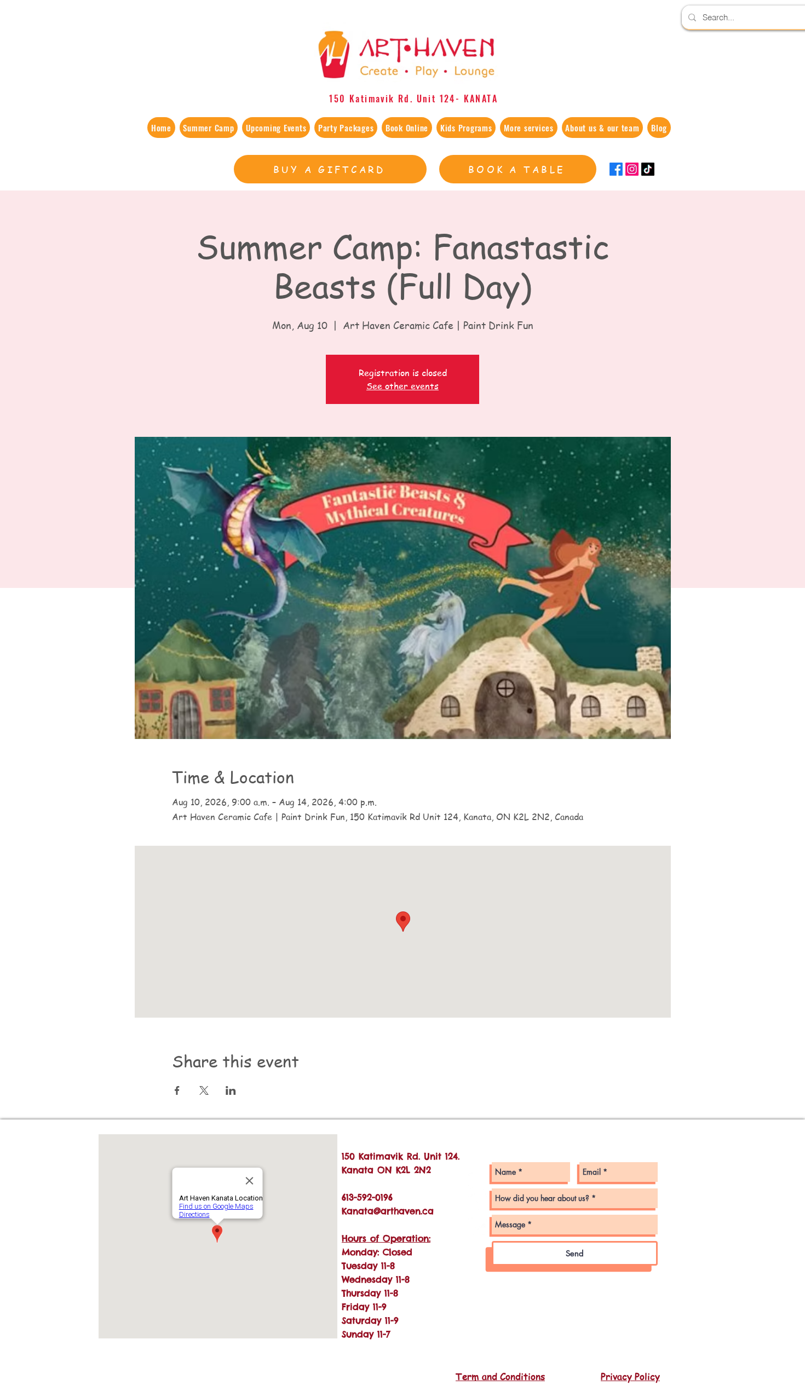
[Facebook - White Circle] (478, 1202)
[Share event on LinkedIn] (231, 1090)
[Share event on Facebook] (177, 1090)
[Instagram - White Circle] (478, 1180)
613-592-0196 (367, 1197)
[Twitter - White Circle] (478, 1225)
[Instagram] (632, 169)
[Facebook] (616, 169)
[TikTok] (647, 169)
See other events (402, 386)
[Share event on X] (204, 1090)
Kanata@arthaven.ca (388, 1210)
